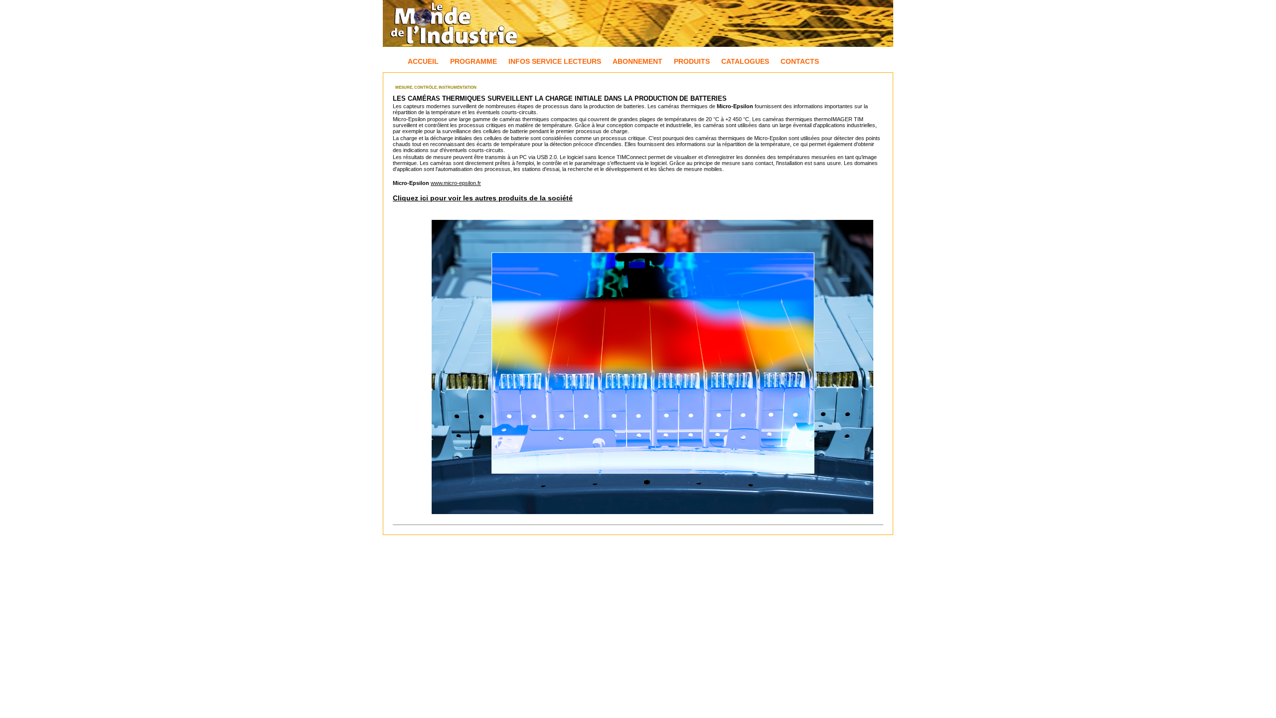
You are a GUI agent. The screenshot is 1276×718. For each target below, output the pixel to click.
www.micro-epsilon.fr (456, 183)
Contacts (800, 61)
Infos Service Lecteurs (554, 61)
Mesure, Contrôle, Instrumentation (436, 87)
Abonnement (637, 61)
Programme (473, 61)
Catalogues (745, 61)
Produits (692, 61)
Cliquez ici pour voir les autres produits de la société (483, 198)
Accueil (423, 61)
